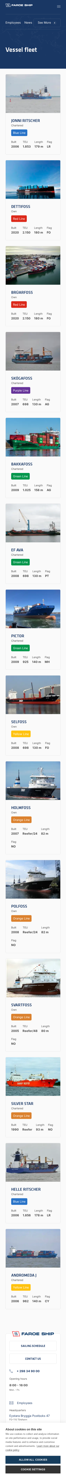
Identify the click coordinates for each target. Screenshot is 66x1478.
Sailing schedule (33, 1346)
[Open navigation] (57, 6)
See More (46, 22)
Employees (13, 22)
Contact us (33, 1359)
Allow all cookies (33, 1459)
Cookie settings (33, 1469)
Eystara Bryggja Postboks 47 (29, 1416)
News (28, 22)
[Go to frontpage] (19, 5)
